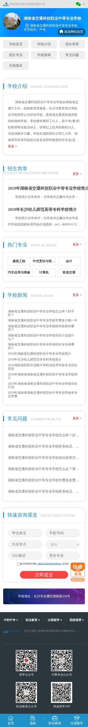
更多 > (12, 146)
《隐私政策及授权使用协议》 (49, 564)
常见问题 (72, 55)
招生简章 (72, 44)
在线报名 (16, 65)
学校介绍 (44, 44)
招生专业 (16, 55)
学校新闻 (44, 55)
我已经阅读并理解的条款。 (45, 564)
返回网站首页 (73, 31)
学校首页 (16, 44)
